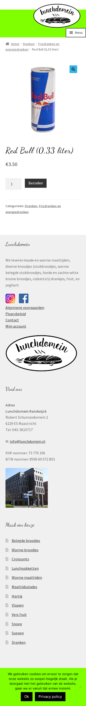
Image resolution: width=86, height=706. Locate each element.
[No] (80, 687)
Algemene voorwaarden (24, 307)
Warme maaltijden (27, 577)
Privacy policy (50, 696)
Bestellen (35, 183)
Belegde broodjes (26, 540)
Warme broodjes (25, 549)
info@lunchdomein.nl (27, 441)
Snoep (17, 623)
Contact (12, 320)
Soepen (18, 633)
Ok (26, 696)
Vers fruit (19, 614)
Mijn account (15, 326)
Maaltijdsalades (24, 586)
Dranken (29, 44)
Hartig (17, 596)
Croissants (20, 559)
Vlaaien (18, 605)
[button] (73, 69)
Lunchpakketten (25, 568)
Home (15, 44)
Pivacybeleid (15, 313)
